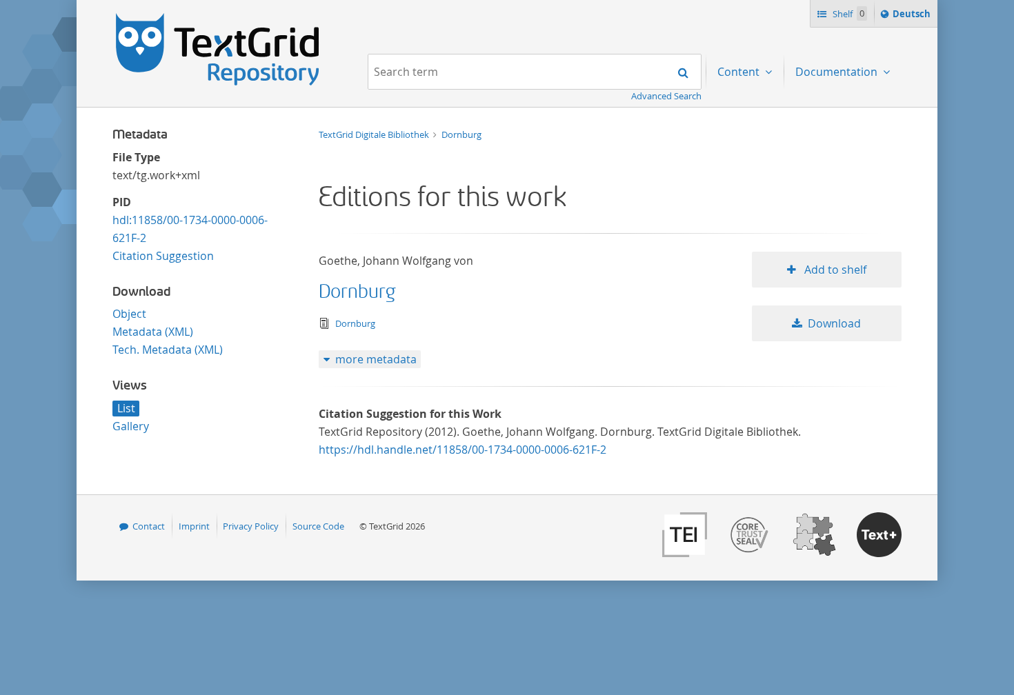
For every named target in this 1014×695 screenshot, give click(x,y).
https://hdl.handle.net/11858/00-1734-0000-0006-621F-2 (462, 449)
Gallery (130, 426)
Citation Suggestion (163, 255)
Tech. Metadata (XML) (167, 349)
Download (834, 323)
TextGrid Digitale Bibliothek (375, 134)
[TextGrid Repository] (218, 18)
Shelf (847, 14)
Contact (148, 526)
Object (129, 313)
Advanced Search (666, 96)
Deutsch (913, 17)
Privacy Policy (251, 526)
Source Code (318, 526)
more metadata (376, 359)
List (126, 408)
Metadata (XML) (152, 331)
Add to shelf (834, 269)
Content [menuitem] (739, 71)
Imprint (194, 526)
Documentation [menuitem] (837, 71)
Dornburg (461, 134)
